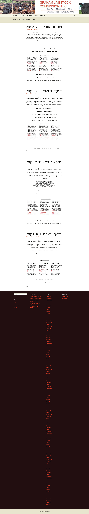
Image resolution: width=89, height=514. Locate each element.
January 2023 (48, 296)
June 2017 (48, 420)
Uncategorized (37, 29)
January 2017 (48, 429)
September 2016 (49, 436)
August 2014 (48, 483)
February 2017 (48, 427)
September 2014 (49, 481)
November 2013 (49, 500)
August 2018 (48, 393)
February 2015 (48, 472)
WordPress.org (17, 307)
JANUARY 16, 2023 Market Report (36, 296)
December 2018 (49, 386)
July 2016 (48, 440)
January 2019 (48, 384)
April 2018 (48, 401)
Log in (15, 302)
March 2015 (48, 470)
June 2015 (48, 465)
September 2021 (49, 326)
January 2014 (48, 496)
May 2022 (48, 311)
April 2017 (48, 423)
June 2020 (48, 352)
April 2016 (48, 446)
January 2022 (48, 318)
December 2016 (49, 431)
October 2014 (48, 480)
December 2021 (49, 320)
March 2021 (48, 337)
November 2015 (49, 455)
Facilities (36, 15)
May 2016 (48, 444)
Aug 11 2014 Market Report (43, 162)
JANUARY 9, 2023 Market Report (36, 298)
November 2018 (49, 388)
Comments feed (17, 305)
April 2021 (48, 335)
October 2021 (48, 324)
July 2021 (48, 330)
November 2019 (49, 365)
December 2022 (49, 298)
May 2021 (48, 333)
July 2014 (48, 485)
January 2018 (48, 407)
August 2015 (48, 461)
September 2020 (49, 347)
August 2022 (48, 305)
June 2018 (48, 397)
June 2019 (48, 375)
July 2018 (48, 395)
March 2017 (48, 425)
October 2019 (48, 367)
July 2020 (48, 350)
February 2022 (48, 317)
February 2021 (48, 339)
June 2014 (48, 487)
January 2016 (48, 451)
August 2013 (48, 504)
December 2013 (49, 498)
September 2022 (49, 303)
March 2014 (48, 493)
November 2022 (49, 300)
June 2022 (48, 309)
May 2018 (48, 399)
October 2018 (48, 390)
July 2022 (48, 307)
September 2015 (49, 459)
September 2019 (49, 369)
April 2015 (48, 468)
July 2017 (48, 418)
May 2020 (48, 354)
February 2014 (48, 495)
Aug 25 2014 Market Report (44, 27)
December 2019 (49, 363)
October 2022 (48, 302)
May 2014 (48, 489)
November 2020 (49, 343)
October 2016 (48, 435)
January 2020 (48, 362)
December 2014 (49, 476)
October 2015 (48, 457)
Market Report (43, 15)
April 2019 (48, 378)
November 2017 (49, 410)
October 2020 (48, 345)
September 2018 (49, 392)
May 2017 (48, 421)
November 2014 (49, 478)
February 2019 (48, 382)
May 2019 (48, 377)
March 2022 (48, 315)
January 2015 (48, 474)
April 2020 (48, 356)
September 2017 (49, 414)
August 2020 (48, 348)
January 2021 (48, 341)
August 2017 (48, 416)
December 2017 (49, 408)
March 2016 (48, 448)
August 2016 (48, 438)
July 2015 (48, 463)
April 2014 (48, 491)
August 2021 (48, 328)
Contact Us (15, 15)
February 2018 (48, 405)
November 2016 (49, 433)
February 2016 (48, 450)
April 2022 (48, 313)
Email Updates (29, 15)
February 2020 (48, 360)
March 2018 (48, 403)
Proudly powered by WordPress (44, 511)
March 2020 (48, 358)
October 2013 (48, 502)
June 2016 (48, 442)
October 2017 (48, 412)
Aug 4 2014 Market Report (43, 234)
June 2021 (48, 332)
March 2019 (48, 380)
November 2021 (49, 322)
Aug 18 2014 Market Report (44, 91)
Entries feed (16, 304)
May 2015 (48, 466)
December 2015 (49, 453)
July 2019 (48, 373)
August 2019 (48, 371)
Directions (22, 15)
